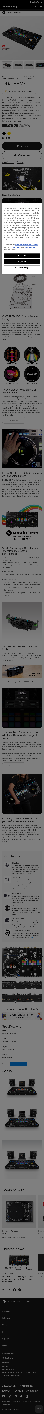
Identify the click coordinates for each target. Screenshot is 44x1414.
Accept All (22, 256)
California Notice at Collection (26, 245)
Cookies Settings (22, 268)
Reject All (22, 262)
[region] (22, 238)
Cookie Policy (15, 247)
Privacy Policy (29, 247)
